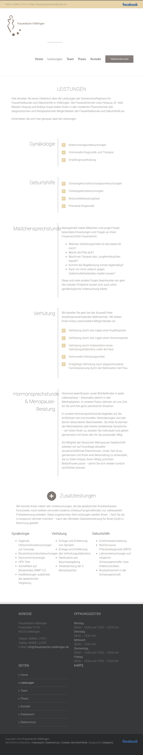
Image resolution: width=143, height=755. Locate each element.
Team (24, 690)
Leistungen (27, 682)
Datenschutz (28, 722)
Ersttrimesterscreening (113, 541)
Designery (108, 742)
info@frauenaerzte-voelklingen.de (50, 4)
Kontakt (25, 706)
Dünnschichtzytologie (31, 557)
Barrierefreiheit (79, 742)
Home (24, 675)
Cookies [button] (65, 742)
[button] (95, 145)
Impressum (27, 714)
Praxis (24, 698)
